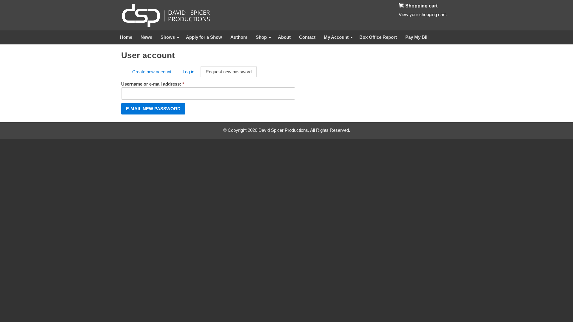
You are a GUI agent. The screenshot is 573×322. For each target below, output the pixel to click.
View (403, 14)
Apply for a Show (204, 37)
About (284, 37)
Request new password (229, 71)
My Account (336, 37)
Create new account (151, 71)
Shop (261, 37)
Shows (168, 37)
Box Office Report (378, 37)
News (146, 37)
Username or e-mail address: (152, 83)
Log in (188, 71)
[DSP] (166, 15)
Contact (307, 37)
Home (126, 37)
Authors (238, 37)
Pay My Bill (417, 37)
